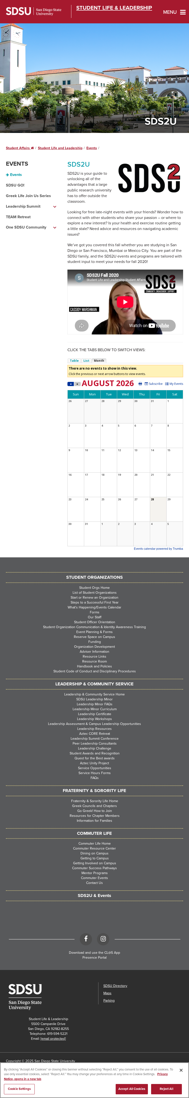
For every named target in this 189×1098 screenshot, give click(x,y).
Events (91, 148)
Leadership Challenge (94, 748)
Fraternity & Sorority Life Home (94, 801)
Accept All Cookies (131, 1089)
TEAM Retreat (18, 217)
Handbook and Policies (94, 666)
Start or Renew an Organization (94, 597)
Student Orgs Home (94, 588)
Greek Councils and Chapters (94, 806)
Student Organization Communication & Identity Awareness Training (94, 627)
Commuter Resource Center (94, 848)
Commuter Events (94, 878)
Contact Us (94, 883)
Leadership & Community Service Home (94, 694)
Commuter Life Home (95, 843)
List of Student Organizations (95, 593)
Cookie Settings (19, 1089)
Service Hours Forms (95, 773)
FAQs (95, 778)
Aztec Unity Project (94, 763)
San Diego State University (33, 11)
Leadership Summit (23, 206)
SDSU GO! (15, 185)
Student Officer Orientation (94, 622)
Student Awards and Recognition (95, 753)
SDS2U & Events (94, 895)
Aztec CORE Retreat (94, 734)
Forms (94, 612)
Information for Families (94, 821)
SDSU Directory (115, 986)
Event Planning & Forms (94, 632)
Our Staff (94, 617)
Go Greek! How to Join (94, 811)
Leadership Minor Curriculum (95, 709)
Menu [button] (170, 12)
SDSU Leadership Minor (94, 699)
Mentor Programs (94, 873)
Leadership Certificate (94, 714)
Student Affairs (20, 148)
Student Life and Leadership (60, 148)
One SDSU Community (26, 227)
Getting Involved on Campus (94, 863)
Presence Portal (94, 957)
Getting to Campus (94, 858)
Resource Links (94, 656)
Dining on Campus (94, 853)
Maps (107, 993)
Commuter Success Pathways (94, 868)
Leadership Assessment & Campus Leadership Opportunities (94, 724)
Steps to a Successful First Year (95, 602)
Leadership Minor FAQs (94, 704)
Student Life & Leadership (114, 8)
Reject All (166, 1089)
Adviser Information (94, 652)
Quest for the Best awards (95, 758)
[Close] (181, 1070)
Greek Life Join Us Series (28, 195)
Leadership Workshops (94, 719)
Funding (94, 642)
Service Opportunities (94, 768)
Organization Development (94, 647)
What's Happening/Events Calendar (94, 607)
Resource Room (94, 661)
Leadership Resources (94, 729)
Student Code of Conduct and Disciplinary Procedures (94, 671)
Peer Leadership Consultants (95, 743)
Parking (109, 1000)
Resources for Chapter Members (95, 816)
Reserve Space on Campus (94, 637)
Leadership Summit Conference (95, 739)
